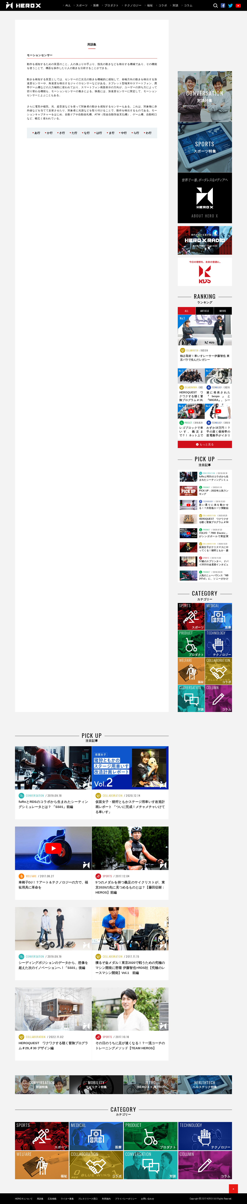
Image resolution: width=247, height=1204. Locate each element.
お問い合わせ (147, 1198)
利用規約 (106, 1198)
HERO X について (24, 1198)
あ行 (37, 132)
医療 (96, 5)
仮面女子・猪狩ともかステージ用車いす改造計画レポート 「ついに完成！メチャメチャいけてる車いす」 (130, 807)
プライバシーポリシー (126, 1198)
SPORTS (206, 557)
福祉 (150, 5)
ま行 (112, 132)
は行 (99, 132)
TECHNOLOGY (216, 387)
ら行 (136, 132)
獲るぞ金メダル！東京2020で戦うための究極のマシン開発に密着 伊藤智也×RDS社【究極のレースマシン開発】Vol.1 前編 (130, 968)
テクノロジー (133, 5)
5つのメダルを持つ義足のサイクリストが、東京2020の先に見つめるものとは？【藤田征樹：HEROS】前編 (130, 887)
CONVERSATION (209, 473)
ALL (68, 5)
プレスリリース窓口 (88, 1198)
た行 (75, 132)
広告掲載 (52, 1198)
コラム (188, 5)
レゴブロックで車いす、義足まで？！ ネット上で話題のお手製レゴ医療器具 (191, 435)
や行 (124, 132)
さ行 (62, 132)
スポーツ (82, 5)
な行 (87, 132)
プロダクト (112, 5)
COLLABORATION (192, 350)
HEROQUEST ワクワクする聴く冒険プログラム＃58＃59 (213, 522)
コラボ (163, 5)
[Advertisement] (205, 45)
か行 (50, 132)
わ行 (149, 132)
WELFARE (31, 876)
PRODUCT (188, 422)
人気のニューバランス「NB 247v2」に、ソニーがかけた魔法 (213, 578)
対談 (175, 5)
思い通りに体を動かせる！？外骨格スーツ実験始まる (213, 508)
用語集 (40, 1198)
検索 (215, 5)
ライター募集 (67, 1198)
